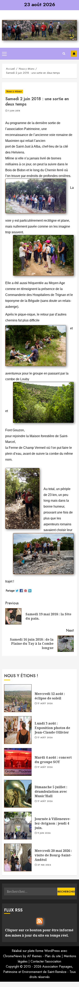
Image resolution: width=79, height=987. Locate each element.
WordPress (52, 950)
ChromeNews (12, 956)
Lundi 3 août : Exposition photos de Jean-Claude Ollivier (52, 728)
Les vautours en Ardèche (74, 54)
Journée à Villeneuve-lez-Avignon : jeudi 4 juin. (52, 823)
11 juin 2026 (44, 833)
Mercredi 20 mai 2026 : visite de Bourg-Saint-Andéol (53, 855)
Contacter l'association (46, 961)
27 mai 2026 (44, 865)
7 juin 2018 (14, 110)
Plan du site (53, 956)
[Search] (64, 54)
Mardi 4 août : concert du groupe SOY (53, 759)
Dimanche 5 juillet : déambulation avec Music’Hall (51, 791)
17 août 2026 (45, 703)
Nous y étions (14, 91)
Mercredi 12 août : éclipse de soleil (50, 695)
